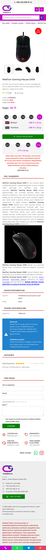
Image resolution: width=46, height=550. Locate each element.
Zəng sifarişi (15, 497)
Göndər (11, 426)
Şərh (4, 405)
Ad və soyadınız (8, 385)
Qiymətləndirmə (8, 402)
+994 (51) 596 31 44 (24, 2)
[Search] (41, 17)
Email (4, 393)
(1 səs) (9, 93)
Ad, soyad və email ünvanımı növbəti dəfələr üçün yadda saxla (23, 420)
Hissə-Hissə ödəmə (18, 279)
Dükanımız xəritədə (13, 483)
